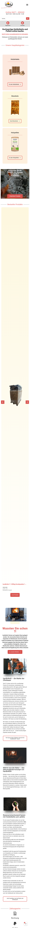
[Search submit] (27, 18)
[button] (27, 4)
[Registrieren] (7, 22)
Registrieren (7, 25)
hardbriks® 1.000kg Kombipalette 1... (14, 584)
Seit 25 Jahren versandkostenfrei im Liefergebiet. (15, 34)
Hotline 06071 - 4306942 (15, 12)
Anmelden (22, 25)
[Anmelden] (22, 22)
